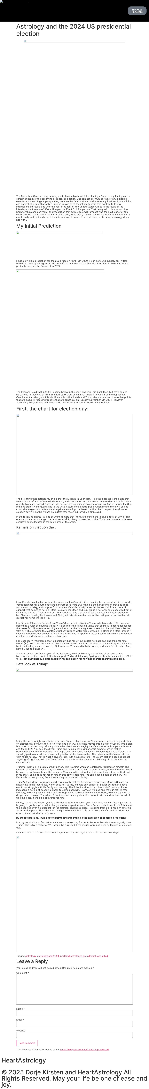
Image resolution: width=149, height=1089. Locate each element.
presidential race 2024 (95, 956)
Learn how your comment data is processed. (84, 1049)
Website (20, 1030)
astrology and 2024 (48, 956)
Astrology (30, 956)
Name (20, 1009)
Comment (22, 973)
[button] (73, 10)
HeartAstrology (23, 1060)
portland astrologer (71, 956)
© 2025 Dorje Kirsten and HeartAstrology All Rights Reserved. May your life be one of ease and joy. (74, 1078)
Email (20, 1019)
